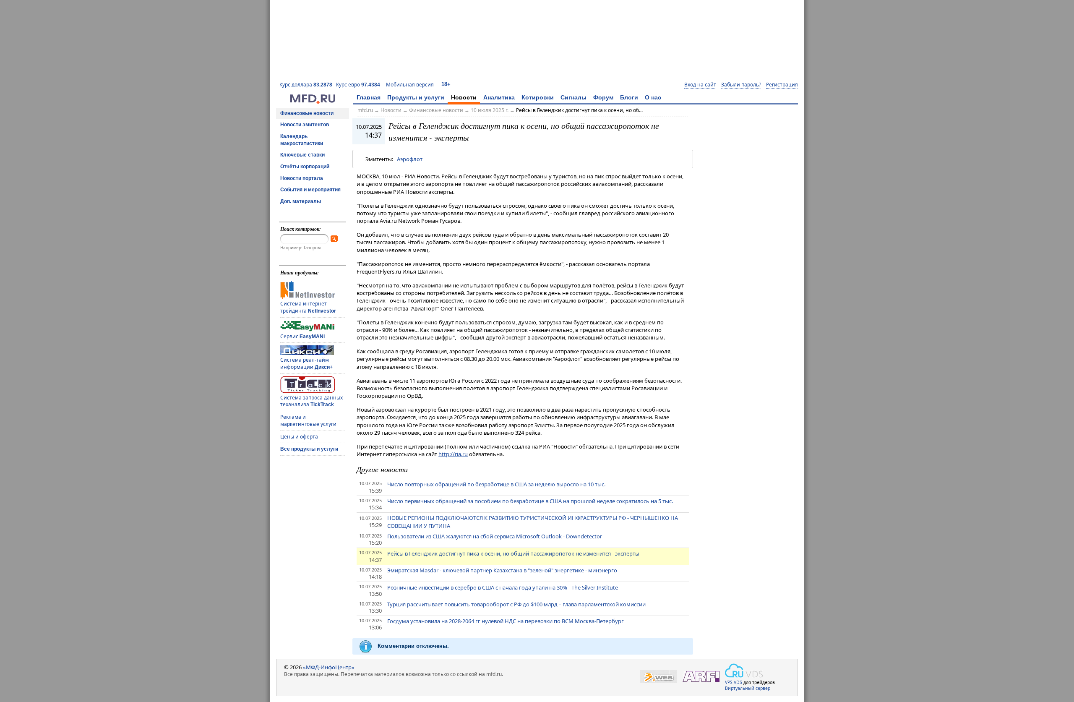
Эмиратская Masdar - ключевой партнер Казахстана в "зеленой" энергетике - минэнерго (502, 570)
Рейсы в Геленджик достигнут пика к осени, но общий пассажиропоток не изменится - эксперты (513, 553)
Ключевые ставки (302, 155)
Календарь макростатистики (301, 139)
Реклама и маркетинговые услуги (308, 420)
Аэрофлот (409, 159)
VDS (738, 682)
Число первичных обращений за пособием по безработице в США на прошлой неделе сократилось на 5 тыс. (530, 501)
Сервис (302, 336)
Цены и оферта (299, 436)
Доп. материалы (300, 201)
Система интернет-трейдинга (308, 307)
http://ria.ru (453, 454)
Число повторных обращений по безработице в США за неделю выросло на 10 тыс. (496, 484)
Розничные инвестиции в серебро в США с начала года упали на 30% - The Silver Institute (502, 587)
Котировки (537, 97)
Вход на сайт (700, 84)
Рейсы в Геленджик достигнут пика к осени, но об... (579, 110)
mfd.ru (365, 110)
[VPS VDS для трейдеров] (744, 670)
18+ (446, 84)
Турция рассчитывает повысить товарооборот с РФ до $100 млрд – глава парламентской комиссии (516, 604)
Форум (603, 97)
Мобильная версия (410, 84)
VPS (729, 682)
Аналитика (499, 97)
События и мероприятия (310, 190)
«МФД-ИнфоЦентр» (329, 667)
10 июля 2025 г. (489, 110)
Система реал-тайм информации (306, 363)
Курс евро (358, 84)
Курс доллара (305, 84)
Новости (464, 97)
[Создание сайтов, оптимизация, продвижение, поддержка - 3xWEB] (658, 676)
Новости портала (301, 178)
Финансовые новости (307, 113)
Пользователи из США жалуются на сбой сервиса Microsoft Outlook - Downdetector (494, 536)
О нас (653, 97)
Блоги (629, 97)
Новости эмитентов (304, 125)
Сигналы (573, 97)
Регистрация (782, 84)
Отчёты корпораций (304, 167)
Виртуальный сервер (747, 688)
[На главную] (312, 102)
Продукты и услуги (415, 97)
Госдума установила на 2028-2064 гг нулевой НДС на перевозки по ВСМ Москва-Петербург (505, 621)
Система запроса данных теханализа (311, 401)
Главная (369, 97)
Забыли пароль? (741, 84)
